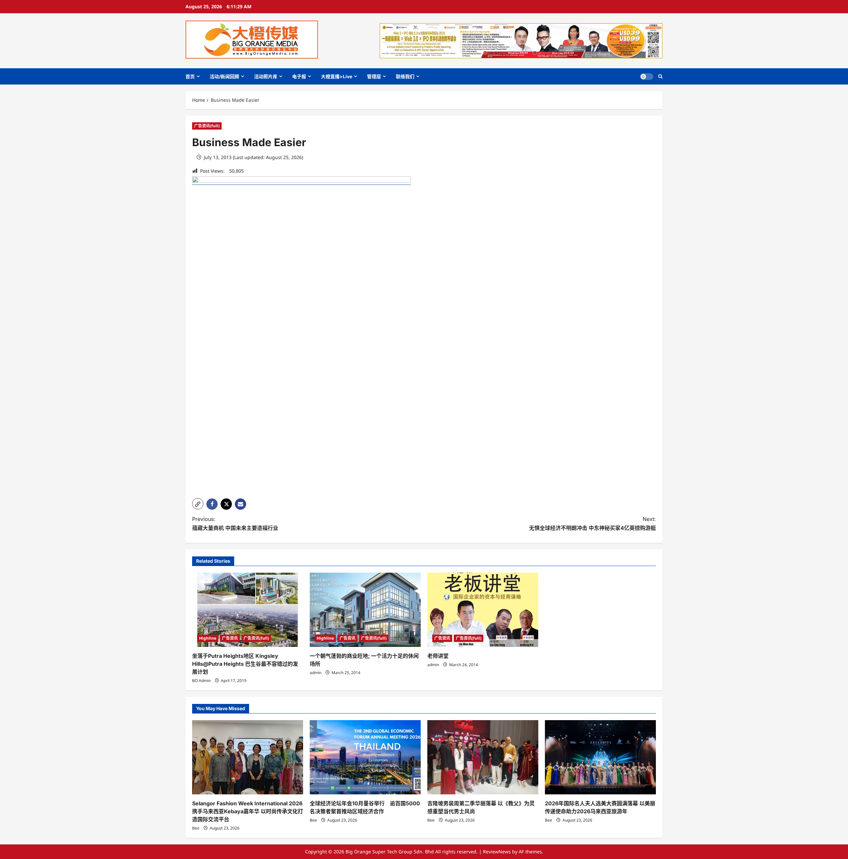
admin (315, 672)
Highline (207, 638)
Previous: (235, 523)
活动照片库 (265, 76)
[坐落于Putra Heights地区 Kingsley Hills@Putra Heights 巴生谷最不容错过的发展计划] (247, 610)
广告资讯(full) (207, 126)
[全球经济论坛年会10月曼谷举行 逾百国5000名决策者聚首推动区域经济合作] (365, 757)
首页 (190, 76)
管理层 (374, 76)
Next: (592, 523)
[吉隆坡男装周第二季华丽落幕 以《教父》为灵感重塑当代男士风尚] (482, 757)
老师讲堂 (438, 656)
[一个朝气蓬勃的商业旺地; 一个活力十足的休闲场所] (365, 610)
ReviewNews (497, 851)
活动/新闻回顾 (224, 76)
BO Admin (201, 680)
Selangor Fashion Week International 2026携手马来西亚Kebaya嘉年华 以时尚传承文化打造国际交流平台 (247, 811)
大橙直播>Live (336, 76)
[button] (660, 76)
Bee (195, 828)
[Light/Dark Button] (646, 76)
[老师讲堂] (482, 610)
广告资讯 (230, 638)
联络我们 (405, 76)
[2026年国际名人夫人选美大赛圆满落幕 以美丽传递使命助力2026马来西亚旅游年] (600, 757)
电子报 (299, 76)
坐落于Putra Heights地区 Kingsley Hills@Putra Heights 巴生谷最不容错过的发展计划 (245, 664)
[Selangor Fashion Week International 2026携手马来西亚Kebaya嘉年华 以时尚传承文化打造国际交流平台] (247, 757)
